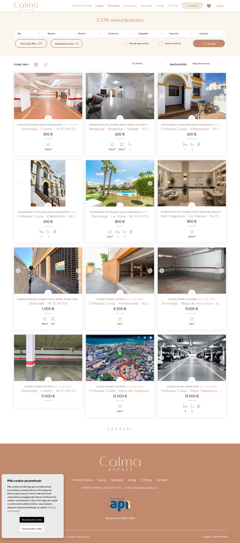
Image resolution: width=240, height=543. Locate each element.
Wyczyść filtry (28, 43)
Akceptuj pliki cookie (32, 519)
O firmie (173, 5)
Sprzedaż (146, 5)
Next (79, 96)
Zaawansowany (64, 43)
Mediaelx (223, 536)
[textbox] (30, 33)
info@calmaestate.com (145, 487)
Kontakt (192, 5)
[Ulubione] (48, 118)
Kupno (102, 480)
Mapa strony (82, 536)
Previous (17, 96)
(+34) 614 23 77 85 (111, 487)
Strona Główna (82, 5)
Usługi (160, 5)
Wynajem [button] (114, 5)
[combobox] (28, 33)
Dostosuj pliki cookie (32, 528)
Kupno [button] (100, 5)
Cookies (70, 536)
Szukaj (211, 43)
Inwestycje (130, 5)
